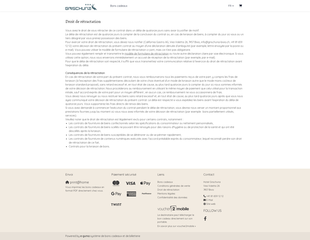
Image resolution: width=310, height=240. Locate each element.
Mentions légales (166, 193)
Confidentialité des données (172, 197)
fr (229, 5)
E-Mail (209, 200)
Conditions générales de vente (173, 185)
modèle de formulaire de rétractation (146, 53)
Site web (211, 203)
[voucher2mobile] (173, 208)
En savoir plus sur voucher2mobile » (176, 226)
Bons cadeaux (118, 5)
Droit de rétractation (168, 189)
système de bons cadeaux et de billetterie (110, 236)
